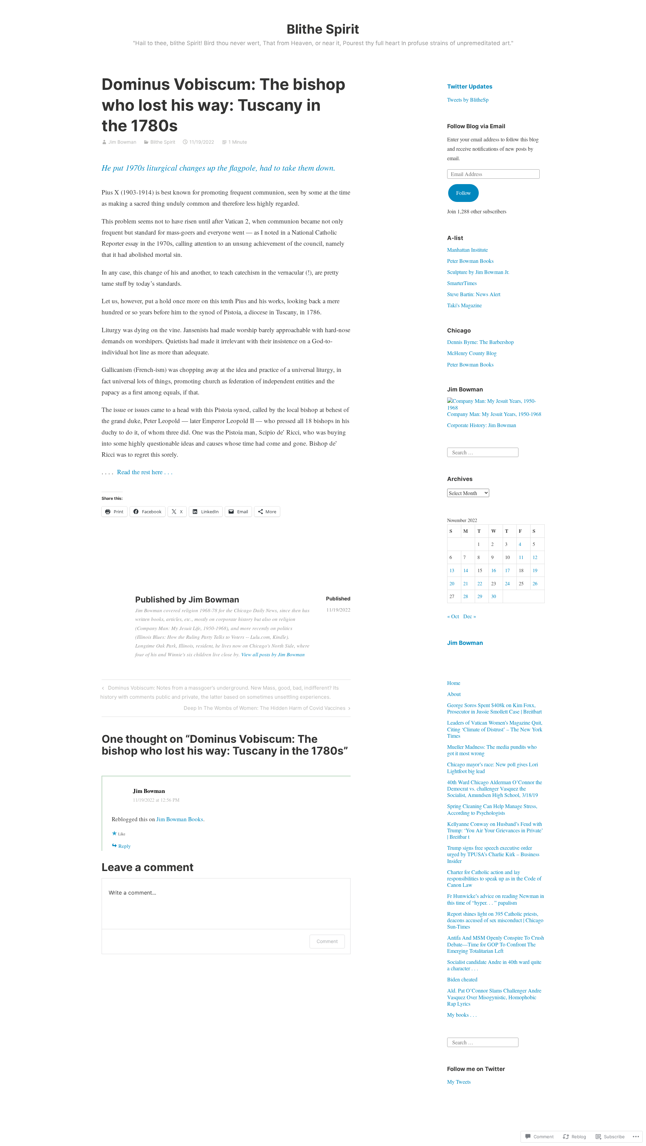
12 (535, 557)
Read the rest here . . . (145, 471)
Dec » (469, 616)
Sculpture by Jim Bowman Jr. (478, 271)
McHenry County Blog (472, 352)
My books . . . (462, 1014)
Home (453, 682)
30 (493, 596)
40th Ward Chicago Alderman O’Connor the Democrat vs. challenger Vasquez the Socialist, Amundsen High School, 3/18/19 (494, 788)
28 (465, 596)
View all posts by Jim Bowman (273, 654)
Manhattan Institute (467, 249)
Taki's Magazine (464, 305)
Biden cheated (462, 979)
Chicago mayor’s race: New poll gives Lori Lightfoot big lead (492, 767)
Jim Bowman (122, 142)
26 (535, 583)
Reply (124, 845)
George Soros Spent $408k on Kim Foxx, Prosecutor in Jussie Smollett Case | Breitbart (494, 708)
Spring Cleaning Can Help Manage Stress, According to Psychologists (492, 809)
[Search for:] (482, 451)
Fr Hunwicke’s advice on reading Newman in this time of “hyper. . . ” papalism (495, 899)
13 (452, 570)
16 (493, 570)
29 (479, 596)
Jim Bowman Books (179, 819)
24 (507, 583)
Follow (463, 192)
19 (535, 570)
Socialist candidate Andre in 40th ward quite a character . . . (494, 965)
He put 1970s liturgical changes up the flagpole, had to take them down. (218, 167)
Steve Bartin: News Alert (473, 294)
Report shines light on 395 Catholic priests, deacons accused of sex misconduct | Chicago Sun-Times (495, 920)
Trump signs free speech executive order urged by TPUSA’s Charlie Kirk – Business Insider (493, 854)
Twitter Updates (470, 86)
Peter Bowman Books (470, 260)
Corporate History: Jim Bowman (481, 424)
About (454, 693)
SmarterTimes (462, 282)
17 (507, 570)
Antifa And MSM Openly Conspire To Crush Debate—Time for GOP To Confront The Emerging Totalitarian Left (495, 944)
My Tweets (459, 1081)
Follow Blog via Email (476, 126)
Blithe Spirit (323, 29)
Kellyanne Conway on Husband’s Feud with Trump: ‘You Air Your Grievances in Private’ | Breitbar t (495, 830)
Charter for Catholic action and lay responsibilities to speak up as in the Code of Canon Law (494, 878)
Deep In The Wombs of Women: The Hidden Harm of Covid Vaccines (265, 709)
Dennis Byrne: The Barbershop (480, 341)
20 (452, 583)
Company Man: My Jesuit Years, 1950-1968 (494, 413)
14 (465, 570)
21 (465, 583)
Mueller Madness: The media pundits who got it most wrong (492, 750)
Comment (327, 941)
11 (521, 557)
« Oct (453, 616)
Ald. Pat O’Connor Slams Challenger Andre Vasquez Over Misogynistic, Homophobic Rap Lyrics (494, 997)
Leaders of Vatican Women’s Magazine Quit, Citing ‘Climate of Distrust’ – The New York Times (494, 729)
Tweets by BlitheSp (468, 99)
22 (479, 583)
